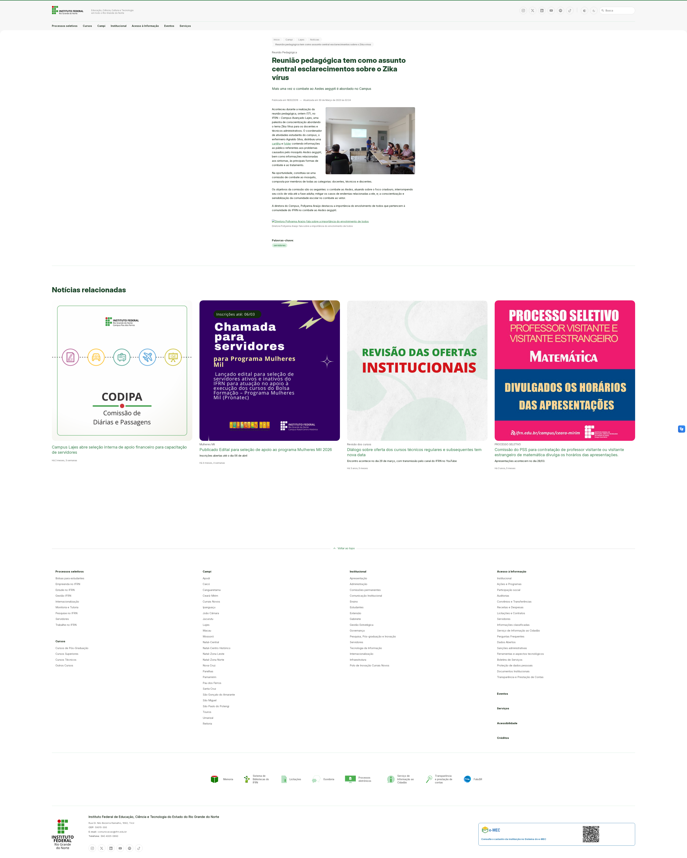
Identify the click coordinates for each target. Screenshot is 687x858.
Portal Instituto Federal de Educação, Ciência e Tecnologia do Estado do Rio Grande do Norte (68, 10)
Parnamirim (209, 677)
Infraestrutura (358, 659)
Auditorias (503, 595)
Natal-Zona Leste (213, 653)
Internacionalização (67, 601)
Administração (358, 584)
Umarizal (208, 718)
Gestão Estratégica (361, 625)
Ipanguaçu (209, 607)
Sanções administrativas (512, 648)
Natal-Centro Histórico (216, 648)
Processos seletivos (64, 25)
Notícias (314, 39)
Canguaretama (212, 590)
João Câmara (211, 613)
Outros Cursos (64, 665)
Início (277, 39)
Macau (207, 630)
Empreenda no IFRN (67, 584)
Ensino (354, 601)
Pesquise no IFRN (66, 613)
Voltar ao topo (346, 548)
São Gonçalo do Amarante (219, 694)
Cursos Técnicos (65, 659)
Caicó (206, 584)
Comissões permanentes (365, 590)
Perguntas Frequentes (510, 636)
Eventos (169, 25)
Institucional (118, 25)
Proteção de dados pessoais (515, 665)
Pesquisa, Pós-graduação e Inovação (373, 636)
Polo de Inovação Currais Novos (369, 665)
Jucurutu (208, 619)
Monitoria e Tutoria (66, 607)
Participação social (508, 590)
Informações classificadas (513, 625)
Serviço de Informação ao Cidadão (518, 630)
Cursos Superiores (66, 653)
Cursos (87, 25)
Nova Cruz (209, 665)
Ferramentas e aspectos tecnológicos (520, 653)
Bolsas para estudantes (69, 578)
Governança (357, 630)
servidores (280, 245)
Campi (101, 25)
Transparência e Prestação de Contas (520, 677)
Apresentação (358, 578)
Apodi (206, 578)
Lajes (301, 39)
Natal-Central (211, 642)
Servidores (62, 619)
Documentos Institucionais (513, 671)
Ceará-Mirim (210, 595)
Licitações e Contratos (511, 613)
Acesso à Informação (145, 25)
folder (287, 143)
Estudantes (357, 607)
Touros (207, 712)
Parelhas (208, 671)
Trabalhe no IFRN (66, 625)
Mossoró (208, 636)
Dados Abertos (506, 642)
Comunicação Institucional (366, 595)
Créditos (503, 738)
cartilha (276, 143)
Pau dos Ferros (212, 683)
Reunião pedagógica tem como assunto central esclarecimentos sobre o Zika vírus (323, 44)
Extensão (355, 613)
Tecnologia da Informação (366, 648)
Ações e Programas (509, 584)
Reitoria (207, 723)
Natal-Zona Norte (213, 659)
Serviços (185, 25)
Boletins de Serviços (509, 659)
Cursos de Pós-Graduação (71, 648)
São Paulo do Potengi (216, 706)
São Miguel (209, 700)
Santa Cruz (209, 688)
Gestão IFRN (63, 595)
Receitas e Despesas (510, 607)
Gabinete (355, 619)
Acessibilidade (507, 723)
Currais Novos (211, 601)
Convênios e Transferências (514, 601)
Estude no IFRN (65, 590)
